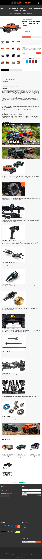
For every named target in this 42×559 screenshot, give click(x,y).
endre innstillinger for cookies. (31, 555)
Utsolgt (26, 37)
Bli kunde (24, 527)
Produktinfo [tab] (4, 69)
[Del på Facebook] (30, 61)
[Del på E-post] (36, 61)
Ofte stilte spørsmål (34, 551)
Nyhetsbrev (27, 551)
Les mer (23, 555)
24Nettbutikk (23, 557)
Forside (24, 525)
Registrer (38, 53)
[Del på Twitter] (27, 61)
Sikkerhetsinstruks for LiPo (28, 531)
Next (19, 28)
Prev (1, 28)
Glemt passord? (38, 495)
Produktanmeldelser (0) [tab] (14, 69)
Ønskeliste (37, 37)
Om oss (24, 529)
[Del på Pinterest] (33, 61)
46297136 (5, 490)
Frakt (5, 551)
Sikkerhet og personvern (19, 551)
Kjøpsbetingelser (10, 551)
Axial (27, 43)
